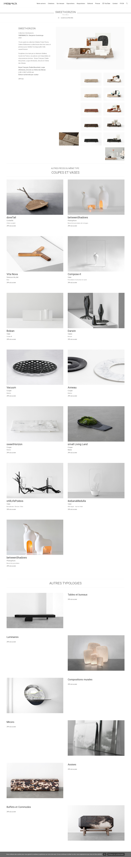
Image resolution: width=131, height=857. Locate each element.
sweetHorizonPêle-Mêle (67, 17)
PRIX (22, 79)
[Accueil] (58, 17)
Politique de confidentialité (116, 854)
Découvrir (12, 226)
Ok (105, 854)
